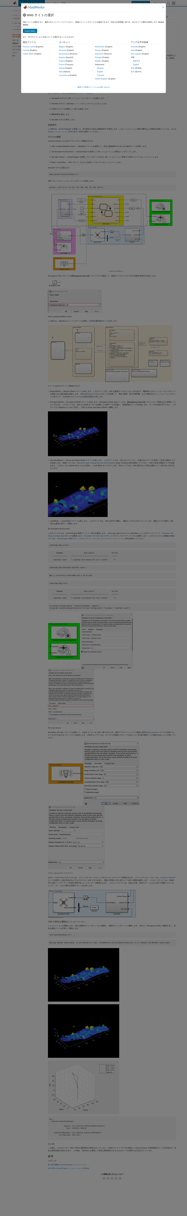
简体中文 (136, 61)
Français (100, 75)
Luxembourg (64, 75)
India (133, 50)
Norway (98, 50)
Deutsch (100, 68)
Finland (62, 61)
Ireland (61, 68)
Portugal (98, 57)
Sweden (98, 61)
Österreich (99, 54)
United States (28, 54)
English (100, 72)
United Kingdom (101, 79)
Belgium (62, 47)
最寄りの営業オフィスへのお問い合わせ (93, 87)
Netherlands (100, 47)
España (62, 57)
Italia (61, 72)
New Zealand (136, 54)
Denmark (62, 50)
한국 (132, 72)
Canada (26, 50)
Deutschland (64, 54)
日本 (132, 68)
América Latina (29, 47)
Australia (134, 47)
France (62, 64)
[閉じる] (163, 7)
